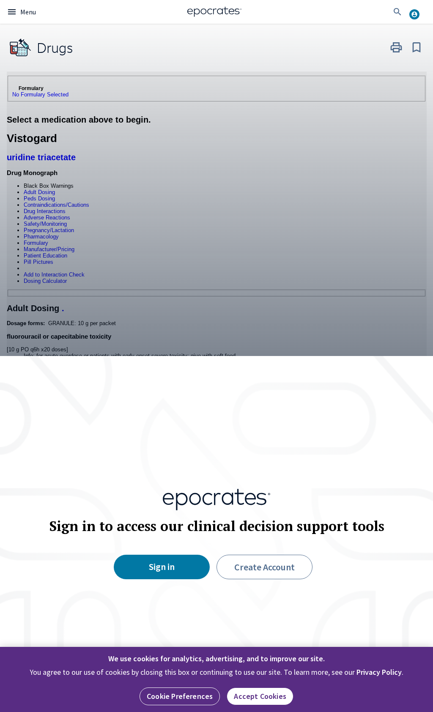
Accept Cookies (260, 696)
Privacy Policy (379, 672)
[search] (397, 12)
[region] (216, 679)
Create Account (264, 567)
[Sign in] (417, 12)
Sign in (162, 566)
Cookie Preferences (180, 696)
